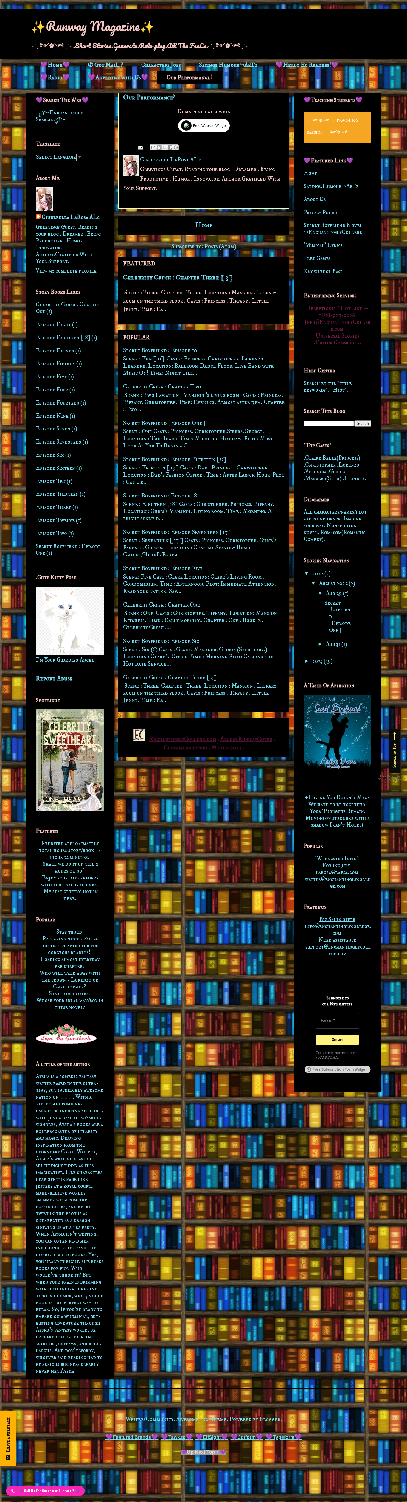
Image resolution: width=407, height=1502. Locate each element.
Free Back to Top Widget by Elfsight (389, 778)
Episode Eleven (55, 350)
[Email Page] (140, 147)
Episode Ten (51, 481)
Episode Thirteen (57, 494)
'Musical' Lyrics (323, 245)
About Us (315, 199)
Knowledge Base (323, 271)
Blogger (269, 1419)
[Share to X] (164, 147)
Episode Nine (52, 416)
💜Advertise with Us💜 (118, 77)
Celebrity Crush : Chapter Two (162, 387)
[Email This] (153, 147)
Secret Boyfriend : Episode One (68, 550)
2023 (318, 661)
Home (204, 225)
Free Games (317, 258)
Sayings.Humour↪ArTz (228, 65)
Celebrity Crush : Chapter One (161, 605)
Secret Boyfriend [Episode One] (164, 423)
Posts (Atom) (220, 246)
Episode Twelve (55, 520)
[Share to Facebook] (170, 147)
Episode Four (52, 389)
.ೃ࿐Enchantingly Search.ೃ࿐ (59, 116)
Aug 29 (334, 593)
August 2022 (334, 583)
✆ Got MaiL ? (105, 65)
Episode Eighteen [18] (63, 337)
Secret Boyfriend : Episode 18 (160, 496)
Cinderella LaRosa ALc (71, 217)
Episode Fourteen (57, 402)
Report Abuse (54, 678)
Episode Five (51, 376)
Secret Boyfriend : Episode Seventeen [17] (177, 532)
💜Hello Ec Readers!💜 (307, 65)
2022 (318, 573)
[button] (45, 1491)
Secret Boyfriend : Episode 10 (160, 350)
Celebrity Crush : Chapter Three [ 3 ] (178, 277)
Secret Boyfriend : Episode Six (161, 641)
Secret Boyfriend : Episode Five (163, 568)
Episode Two (51, 533)
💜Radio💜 (55, 77)
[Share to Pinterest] (176, 147)
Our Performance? (189, 77)
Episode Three (53, 507)
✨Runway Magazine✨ (93, 25)
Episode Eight (53, 324)
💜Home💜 (55, 65)
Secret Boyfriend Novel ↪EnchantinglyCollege (333, 229)
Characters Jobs (161, 65)
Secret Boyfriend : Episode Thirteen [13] (174, 459)
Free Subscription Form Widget (340, 1069)
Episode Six (50, 455)
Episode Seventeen (58, 442)
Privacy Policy (321, 212)
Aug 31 (333, 644)
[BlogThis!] (159, 147)
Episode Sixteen (55, 468)
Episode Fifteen (55, 363)
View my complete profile (66, 271)
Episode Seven (53, 428)
